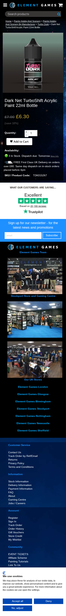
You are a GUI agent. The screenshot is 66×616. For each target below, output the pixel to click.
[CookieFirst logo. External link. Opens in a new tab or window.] (4, 573)
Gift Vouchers (16, 532)
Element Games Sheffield (33, 430)
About (11, 496)
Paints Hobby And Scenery (27, 21)
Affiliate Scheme (17, 557)
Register (13, 517)
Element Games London (33, 386)
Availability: (12, 150)
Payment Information (20, 488)
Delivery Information (20, 485)
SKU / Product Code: (17, 175)
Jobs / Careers (16, 503)
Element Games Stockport (33, 408)
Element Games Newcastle (33, 423)
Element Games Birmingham (33, 401)
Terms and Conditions (21, 466)
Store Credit (15, 536)
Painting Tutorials (18, 561)
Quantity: (10, 132)
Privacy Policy (16, 463)
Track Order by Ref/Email (23, 455)
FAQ (10, 492)
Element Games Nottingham (33, 415)
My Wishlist (14, 539)
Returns (12, 459)
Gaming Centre (17, 499)
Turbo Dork (43, 24)
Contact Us (14, 452)
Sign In (12, 521)
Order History (16, 528)
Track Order (15, 525)
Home (9, 21)
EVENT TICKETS (18, 554)
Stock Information (18, 481)
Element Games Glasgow (33, 394)
